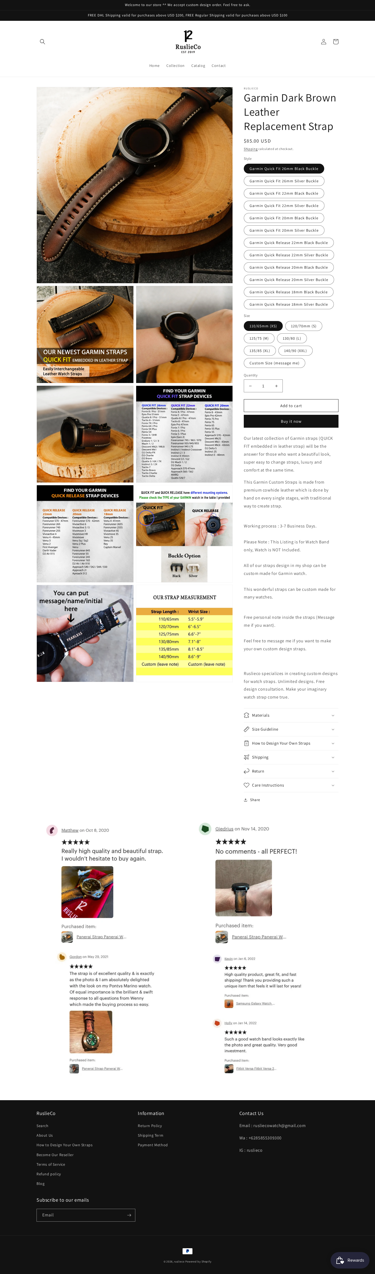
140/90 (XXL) (295, 350)
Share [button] (255, 799)
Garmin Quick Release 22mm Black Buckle (289, 242)
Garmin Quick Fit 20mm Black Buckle (284, 217)
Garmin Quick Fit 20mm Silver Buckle (284, 230)
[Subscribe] (129, 1215)
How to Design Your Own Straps (65, 1144)
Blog (40, 1183)
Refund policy (49, 1173)
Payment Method (153, 1144)
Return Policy (150, 1125)
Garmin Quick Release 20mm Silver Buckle (289, 279)
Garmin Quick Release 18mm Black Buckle (289, 292)
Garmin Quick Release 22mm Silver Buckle (289, 254)
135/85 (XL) (260, 350)
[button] (43, 42)
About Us (45, 1135)
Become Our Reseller (55, 1154)
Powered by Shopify (198, 1261)
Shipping (251, 149)
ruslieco (179, 1261)
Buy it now (291, 421)
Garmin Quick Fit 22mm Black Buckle (284, 193)
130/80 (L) (292, 338)
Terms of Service (51, 1164)
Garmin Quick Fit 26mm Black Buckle (284, 168)
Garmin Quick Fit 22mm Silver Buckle (284, 205)
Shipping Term (150, 1135)
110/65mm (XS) (263, 326)
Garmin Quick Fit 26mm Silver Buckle (284, 180)
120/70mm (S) (304, 326)
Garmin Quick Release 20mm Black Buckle (289, 267)
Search (43, 1125)
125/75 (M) (259, 338)
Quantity (251, 375)
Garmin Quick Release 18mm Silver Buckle (289, 304)
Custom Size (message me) (275, 363)
